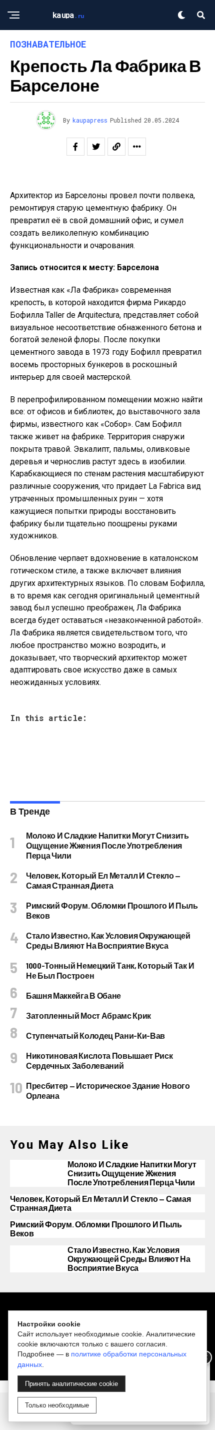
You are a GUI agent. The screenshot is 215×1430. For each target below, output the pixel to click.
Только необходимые (57, 1405)
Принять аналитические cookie (71, 1383)
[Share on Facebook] (75, 147)
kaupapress (90, 120)
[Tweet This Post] (96, 147)
